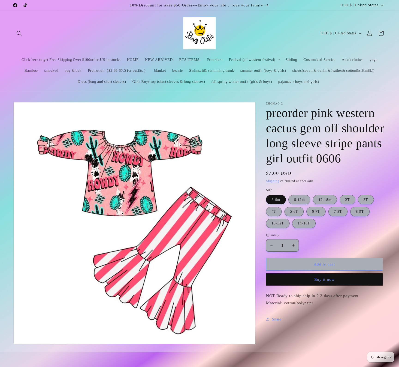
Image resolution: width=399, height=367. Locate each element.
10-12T (278, 223)
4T (274, 211)
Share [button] (276, 319)
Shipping (272, 181)
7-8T (338, 211)
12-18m (324, 200)
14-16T (304, 223)
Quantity (272, 235)
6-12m (299, 200)
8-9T (360, 211)
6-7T (316, 211)
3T (365, 200)
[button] (19, 33)
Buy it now (324, 279)
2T (347, 200)
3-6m (276, 200)
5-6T (294, 211)
